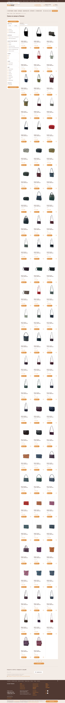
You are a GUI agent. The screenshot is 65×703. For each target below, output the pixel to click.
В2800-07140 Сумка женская (37, 112)
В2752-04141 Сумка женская (24, 393)
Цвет (9, 67)
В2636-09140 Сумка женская (24, 581)
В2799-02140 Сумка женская (50, 159)
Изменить (16, 3)
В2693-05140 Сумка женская (37, 534)
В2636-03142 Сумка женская (37, 581)
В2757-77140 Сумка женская (37, 299)
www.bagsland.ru (17, 700)
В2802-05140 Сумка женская (50, 65)
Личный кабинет (38, 4)
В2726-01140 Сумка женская (24, 440)
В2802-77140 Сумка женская (37, 65)
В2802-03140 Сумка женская (24, 88)
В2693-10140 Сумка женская (37, 510)
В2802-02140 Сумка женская (37, 88)
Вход (36, 5)
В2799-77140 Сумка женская (50, 135)
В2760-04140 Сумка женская (50, 206)
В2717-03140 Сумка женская (50, 487)
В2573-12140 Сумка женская (37, 627)
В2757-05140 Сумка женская (37, 323)
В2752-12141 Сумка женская (50, 346)
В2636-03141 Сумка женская (50, 581)
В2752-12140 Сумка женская (24, 370)
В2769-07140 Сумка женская (37, 182)
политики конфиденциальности (26, 676)
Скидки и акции (32, 1)
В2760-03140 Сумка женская (24, 229)
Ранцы (47, 683)
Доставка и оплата (19, 1)
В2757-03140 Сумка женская (50, 323)
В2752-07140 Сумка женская (50, 370)
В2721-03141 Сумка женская (37, 463)
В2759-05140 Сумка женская (24, 252)
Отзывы (40, 1)
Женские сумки (18, 13)
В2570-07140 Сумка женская (37, 651)
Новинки (15, 10)
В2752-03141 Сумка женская (50, 393)
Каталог (11, 13)
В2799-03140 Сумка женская (37, 159)
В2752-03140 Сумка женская (24, 417)
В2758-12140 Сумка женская (24, 276)
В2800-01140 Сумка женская (37, 135)
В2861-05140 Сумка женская (50, 41)
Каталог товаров (10, 10)
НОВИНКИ (34, 693)
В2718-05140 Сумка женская (24, 487)
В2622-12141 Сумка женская (24, 604)
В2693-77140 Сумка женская (24, 510)
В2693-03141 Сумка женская (50, 534)
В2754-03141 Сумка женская (37, 346)
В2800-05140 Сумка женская (50, 112)
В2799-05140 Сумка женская (24, 159)
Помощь (36, 1)
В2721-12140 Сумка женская (50, 440)
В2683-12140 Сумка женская (24, 557)
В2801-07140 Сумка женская (50, 88)
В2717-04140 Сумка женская (37, 487)
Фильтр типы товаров (12, 41)
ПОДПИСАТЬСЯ (39, 672)
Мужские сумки (22, 686)
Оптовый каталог (39, 10)
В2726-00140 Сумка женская (37, 440)
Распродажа (20, 10)
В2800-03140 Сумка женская (24, 135)
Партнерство (32, 10)
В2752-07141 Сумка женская (37, 370)
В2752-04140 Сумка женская (37, 393)
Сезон (9, 61)
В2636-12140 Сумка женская (37, 557)
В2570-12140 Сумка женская (24, 651)
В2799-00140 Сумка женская (24, 182)
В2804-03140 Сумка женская (24, 65)
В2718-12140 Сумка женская (50, 463)
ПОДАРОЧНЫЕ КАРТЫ (35, 692)
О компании (13, 1)
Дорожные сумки (22, 688)
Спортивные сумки (35, 683)
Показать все (39, 663)
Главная (8, 13)
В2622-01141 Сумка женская (24, 627)
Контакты (43, 1)
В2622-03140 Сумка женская (50, 604)
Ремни (47, 686)
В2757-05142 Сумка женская (50, 299)
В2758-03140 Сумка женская (50, 276)
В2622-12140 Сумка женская (37, 604)
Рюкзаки (34, 688)
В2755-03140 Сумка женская (24, 346)
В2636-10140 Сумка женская (50, 557)
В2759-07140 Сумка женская (50, 229)
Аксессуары (47, 687)
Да (14, 3)
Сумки (14, 13)
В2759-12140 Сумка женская (37, 229)
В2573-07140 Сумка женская (50, 627)
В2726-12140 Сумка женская (37, 417)
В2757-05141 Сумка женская (24, 323)
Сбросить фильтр (13, 21)
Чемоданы (34, 687)
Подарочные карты (26, 10)
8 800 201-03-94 (47, 10)
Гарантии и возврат (26, 1)
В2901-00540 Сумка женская (24, 41)
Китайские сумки (22, 687)
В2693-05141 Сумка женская (24, 534)
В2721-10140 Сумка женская (24, 463)
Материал (10, 35)
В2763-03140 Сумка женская (37, 206)
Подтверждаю (51, 701)
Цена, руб (10, 23)
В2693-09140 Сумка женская (50, 510)
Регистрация (39, 5)
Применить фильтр (13, 87)
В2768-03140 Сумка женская (24, 206)
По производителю (35, 686)
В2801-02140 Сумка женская (24, 112)
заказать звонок (54, 10)
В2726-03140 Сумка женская (50, 417)
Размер (9, 53)
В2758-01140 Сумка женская (24, 299)
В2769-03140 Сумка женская (50, 182)
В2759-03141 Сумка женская (37, 252)
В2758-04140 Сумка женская (37, 276)
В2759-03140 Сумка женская (50, 252)
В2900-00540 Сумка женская (37, 41)
